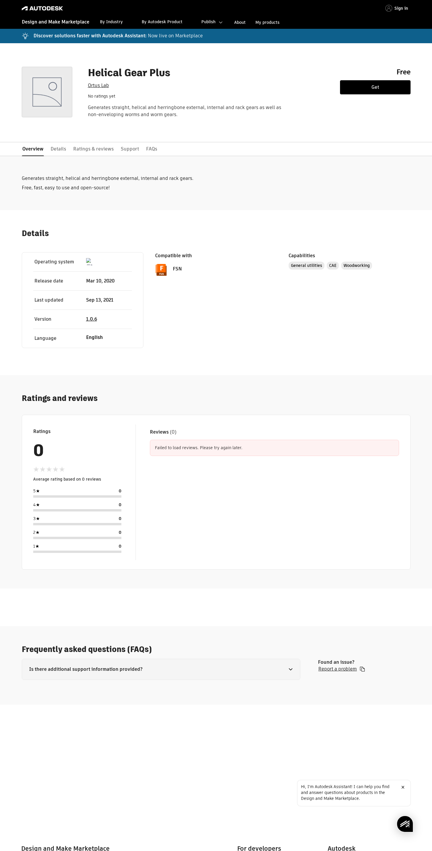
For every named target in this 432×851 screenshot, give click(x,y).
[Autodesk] (42, 8)
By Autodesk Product (162, 22)
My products (267, 22)
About (240, 22)
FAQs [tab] (151, 149)
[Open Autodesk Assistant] (405, 824)
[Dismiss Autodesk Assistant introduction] (403, 787)
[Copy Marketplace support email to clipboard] (362, 669)
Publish (208, 22)
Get (375, 87)
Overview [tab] (32, 149)
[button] (161, 669)
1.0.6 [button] (91, 319)
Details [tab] (58, 149)
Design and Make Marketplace (55, 22)
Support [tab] (130, 149)
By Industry (111, 22)
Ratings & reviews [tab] (93, 149)
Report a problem (337, 669)
